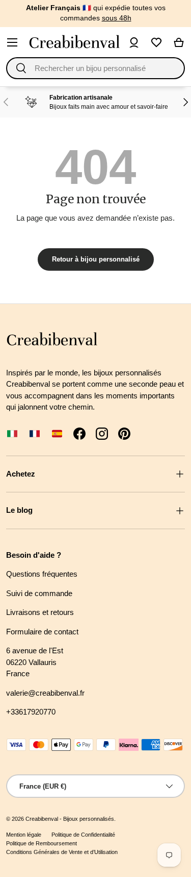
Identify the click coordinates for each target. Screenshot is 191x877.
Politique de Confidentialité (83, 835)
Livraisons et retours (40, 612)
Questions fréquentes (41, 574)
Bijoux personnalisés (88, 819)
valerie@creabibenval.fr (45, 693)
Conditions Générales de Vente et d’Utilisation (62, 852)
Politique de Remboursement (41, 843)
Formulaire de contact (42, 631)
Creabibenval (41, 819)
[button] (179, 42)
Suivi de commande (39, 593)
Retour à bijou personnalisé (96, 259)
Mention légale (23, 835)
